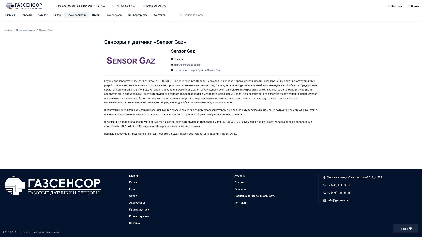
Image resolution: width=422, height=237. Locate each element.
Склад (57, 15)
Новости (26, 15)
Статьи (96, 15)
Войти (415, 6)
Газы (132, 189)
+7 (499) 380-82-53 (338, 185)
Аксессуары (114, 15)
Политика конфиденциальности (254, 196)
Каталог (42, 15)
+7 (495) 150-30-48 (338, 192)
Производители (76, 15)
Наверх (404, 228)
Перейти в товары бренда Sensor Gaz (197, 70)
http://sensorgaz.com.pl (187, 64)
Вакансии (240, 189)
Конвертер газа (138, 15)
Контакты (159, 15)
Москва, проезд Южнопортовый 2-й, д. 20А (354, 177)
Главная (10, 15)
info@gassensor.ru (339, 200)
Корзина (396, 6)
